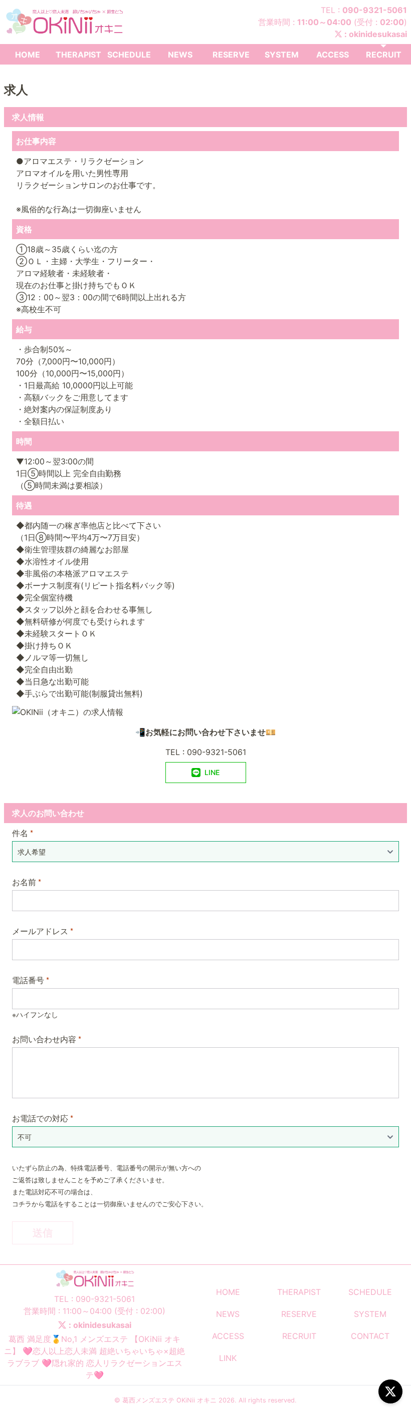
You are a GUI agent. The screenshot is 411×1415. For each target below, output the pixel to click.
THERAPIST (78, 55)
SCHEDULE (129, 55)
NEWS (180, 55)
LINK (228, 1358)
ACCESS (332, 55)
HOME (27, 55)
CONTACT (370, 1336)
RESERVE (231, 55)
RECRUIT (383, 55)
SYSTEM (282, 55)
